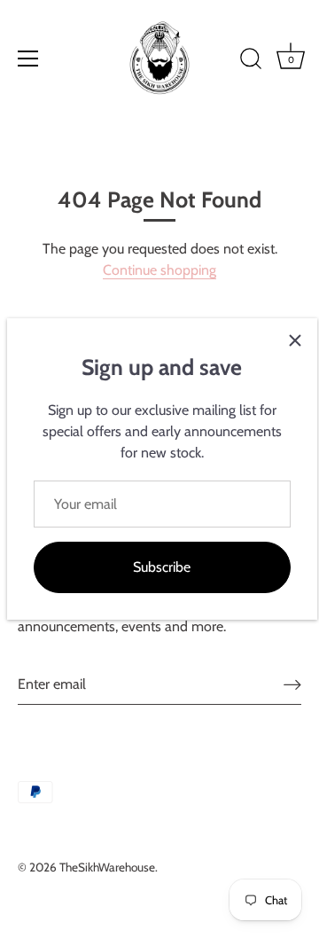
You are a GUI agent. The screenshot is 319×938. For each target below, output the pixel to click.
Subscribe (162, 567)
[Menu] (28, 58)
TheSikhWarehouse (107, 867)
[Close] (295, 340)
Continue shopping (159, 270)
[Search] (250, 61)
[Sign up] (292, 684)
